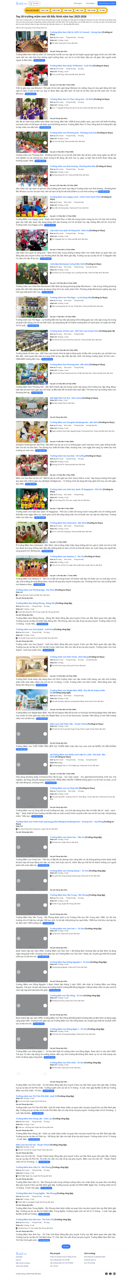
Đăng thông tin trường (107, 3)
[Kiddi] (21, 3)
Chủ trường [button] (90, 3)
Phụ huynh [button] (77, 3)
